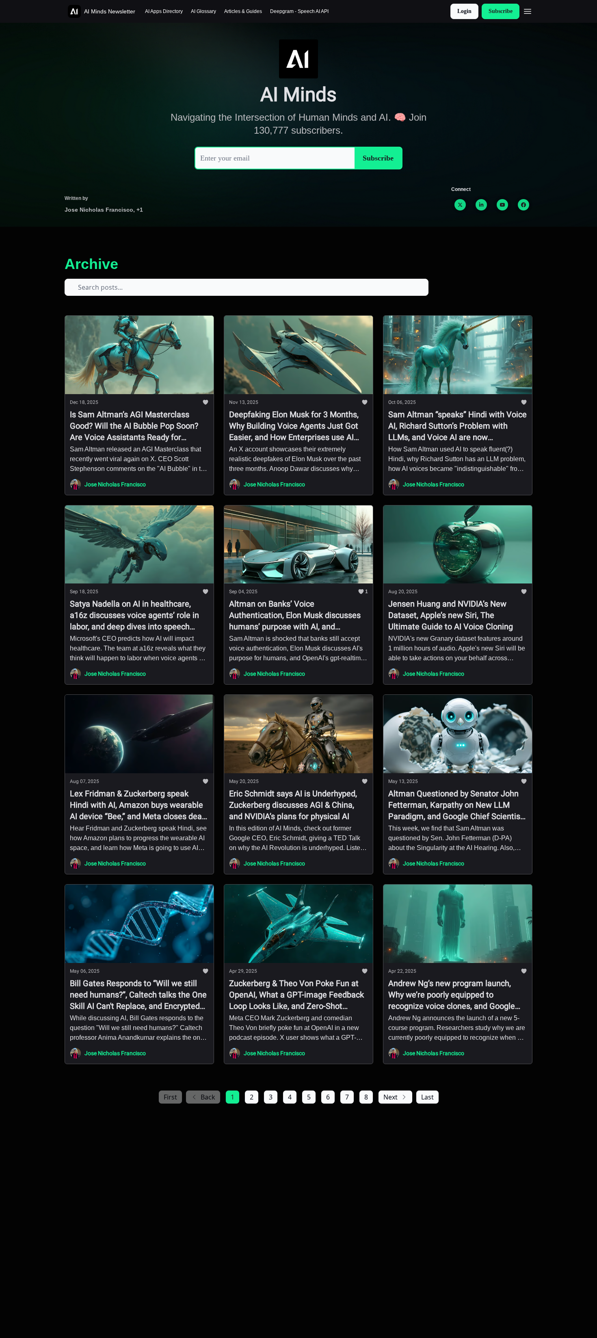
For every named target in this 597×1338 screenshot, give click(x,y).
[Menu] (527, 10)
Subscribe (501, 11)
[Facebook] (523, 205)
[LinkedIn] (481, 205)
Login (464, 11)
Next (390, 1097)
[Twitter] (460, 205)
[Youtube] (502, 205)
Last (427, 1097)
